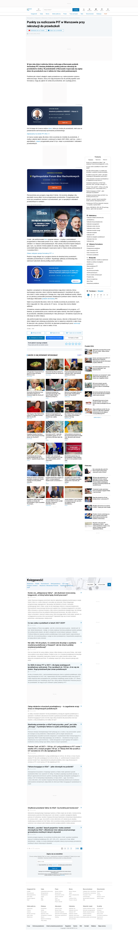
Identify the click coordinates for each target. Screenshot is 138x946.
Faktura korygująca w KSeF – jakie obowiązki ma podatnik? (95, 191)
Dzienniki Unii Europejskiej (61, 913)
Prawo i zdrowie (58, 901)
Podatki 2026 (89, 346)
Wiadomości (44, 18)
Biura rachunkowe (87, 889)
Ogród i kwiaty (100, 898)
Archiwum (99, 910)
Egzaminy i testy (44, 913)
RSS (81, 926)
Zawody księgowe (31, 898)
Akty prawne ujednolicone (61, 915)
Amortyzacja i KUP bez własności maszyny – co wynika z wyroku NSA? (97, 204)
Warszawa (63, 179)
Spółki (70, 893)
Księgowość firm (31, 889)
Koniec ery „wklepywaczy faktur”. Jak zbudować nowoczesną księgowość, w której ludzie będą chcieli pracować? (97, 163)
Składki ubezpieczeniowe (88, 911)
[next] (81, 848)
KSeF (105, 13)
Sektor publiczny (56, 13)
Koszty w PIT (90, 268)
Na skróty (99, 906)
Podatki (37, 583)
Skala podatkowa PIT (92, 266)
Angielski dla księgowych (66, 585)
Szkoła (42, 910)
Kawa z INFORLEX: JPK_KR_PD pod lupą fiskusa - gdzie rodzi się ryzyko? (97, 208)
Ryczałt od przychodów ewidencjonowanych (93, 271)
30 (107, 294)
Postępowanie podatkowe (93, 248)
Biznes (47, 13)
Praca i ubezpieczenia (74, 894)
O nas (28, 926)
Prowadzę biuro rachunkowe (89, 893)
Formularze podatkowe (92, 254)
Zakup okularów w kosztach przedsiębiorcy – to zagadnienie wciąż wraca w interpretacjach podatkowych (97, 179)
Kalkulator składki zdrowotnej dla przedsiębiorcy (95, 218)
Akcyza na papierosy (92, 279)
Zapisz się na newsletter (75, 332)
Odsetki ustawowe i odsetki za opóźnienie (97, 259)
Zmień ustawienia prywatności (54, 926)
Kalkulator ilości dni (92, 239)
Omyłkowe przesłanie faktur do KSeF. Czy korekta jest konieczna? (97, 196)
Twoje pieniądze (74, 13)
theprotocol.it (100, 917)
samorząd (77, 323)
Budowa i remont (101, 896)
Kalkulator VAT (90, 234)
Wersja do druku (37, 332)
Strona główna (30, 18)
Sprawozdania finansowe (88, 898)
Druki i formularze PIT (92, 250)
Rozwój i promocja (31, 913)
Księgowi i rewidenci (32, 585)
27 (97, 294)
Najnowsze (98, 159)
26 (94, 294)
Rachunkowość (91, 246)
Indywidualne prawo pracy (47, 891)
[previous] (62, 848)
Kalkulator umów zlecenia (93, 226)
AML (84, 900)
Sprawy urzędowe (59, 896)
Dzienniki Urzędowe (59, 911)
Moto (82, 13)
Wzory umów (100, 913)
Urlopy (42, 896)
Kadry (41, 13)
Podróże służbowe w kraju (89, 908)
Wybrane (105, 159)
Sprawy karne (58, 893)
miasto (38, 141)
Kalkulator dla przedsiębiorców (94, 221)
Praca (56, 898)
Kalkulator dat (90, 241)
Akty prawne (58, 906)
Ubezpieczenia (44, 894)
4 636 (77, 848)
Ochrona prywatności (38, 926)
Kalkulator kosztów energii (93, 230)
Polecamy (88, 466)
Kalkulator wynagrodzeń (93, 224)
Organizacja (29, 908)
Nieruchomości (90, 13)
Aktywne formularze (96, 244)
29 (104, 294)
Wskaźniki (92, 258)
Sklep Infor (57, 900)
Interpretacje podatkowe (93, 283)
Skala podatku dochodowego (89, 917)
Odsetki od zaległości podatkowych (96, 237)
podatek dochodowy (48, 298)
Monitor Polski (58, 910)
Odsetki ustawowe (87, 915)
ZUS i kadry (65, 583)
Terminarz (92, 291)
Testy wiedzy (44, 920)
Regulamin (68, 926)
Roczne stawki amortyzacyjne (94, 274)
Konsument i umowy (59, 894)
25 (91, 294)
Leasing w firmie (72, 898)
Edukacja (99, 13)
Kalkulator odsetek (73, 913)
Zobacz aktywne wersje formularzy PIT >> (40, 253)
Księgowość (34, 13)
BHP (42, 898)
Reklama (93, 926)
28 (101, 294)
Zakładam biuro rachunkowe (89, 891)
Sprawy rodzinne (59, 891)
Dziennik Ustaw (58, 908)
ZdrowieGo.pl (100, 908)
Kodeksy (57, 917)
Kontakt (86, 926)
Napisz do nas (56, 332)
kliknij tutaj (63, 875)
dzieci (50, 128)
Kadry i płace (30, 915)
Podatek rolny (90, 277)
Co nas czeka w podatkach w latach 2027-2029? (97, 167)
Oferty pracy (100, 918)
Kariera (75, 926)
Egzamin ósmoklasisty (46, 918)
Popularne (90, 159)
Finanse (99, 894)
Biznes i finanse (72, 891)
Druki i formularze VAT (92, 252)
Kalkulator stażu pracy (74, 915)
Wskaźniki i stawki (87, 906)
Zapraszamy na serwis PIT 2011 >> (38, 134)
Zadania (29, 911)
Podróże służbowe (87, 913)
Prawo (65, 13)
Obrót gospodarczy (55, 583)
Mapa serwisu (102, 926)
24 (88, 294)
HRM (42, 900)
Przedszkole (44, 908)
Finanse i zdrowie (73, 900)
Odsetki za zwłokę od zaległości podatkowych (95, 263)
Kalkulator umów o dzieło (93, 228)
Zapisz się (64, 122)
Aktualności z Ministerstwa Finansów (48, 585)
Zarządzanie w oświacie (46, 915)
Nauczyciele (43, 911)
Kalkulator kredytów (92, 232)
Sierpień (100, 291)
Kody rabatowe (100, 911)
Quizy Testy (90, 281)
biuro (46, 239)
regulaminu (54, 864)
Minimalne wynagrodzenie (89, 910)
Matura (42, 917)
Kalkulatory (92, 215)
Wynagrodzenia (44, 893)
